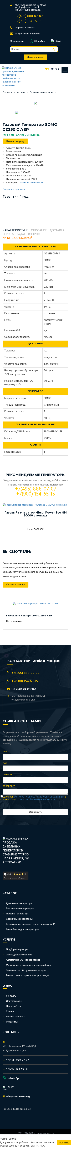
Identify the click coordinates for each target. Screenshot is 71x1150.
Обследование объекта (19, 955)
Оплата (8, 234)
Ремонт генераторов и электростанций (27, 976)
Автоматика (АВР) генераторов (23, 960)
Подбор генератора (17, 950)
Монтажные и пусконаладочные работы (28, 965)
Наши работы (13, 1006)
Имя (5, 751)
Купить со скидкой (17, 238)
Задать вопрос (28, 234)
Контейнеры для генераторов (22, 929)
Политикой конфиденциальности (37, 799)
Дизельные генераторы (19, 903)
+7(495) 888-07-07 (29, 16)
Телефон (7, 774)
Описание (39, 231)
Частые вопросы (15, 1017)
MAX (58, 41)
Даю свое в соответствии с (33, 798)
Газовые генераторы (41, 93)
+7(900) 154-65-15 (28, 21)
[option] (35, 103)
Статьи (10, 1012)
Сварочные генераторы (19, 919)
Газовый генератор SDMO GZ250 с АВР (29, 616)
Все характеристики (14, 189)
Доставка (57, 231)
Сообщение (9, 786)
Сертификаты (14, 1001)
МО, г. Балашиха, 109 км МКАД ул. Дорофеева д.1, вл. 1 (30, 6)
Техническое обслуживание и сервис (26, 970)
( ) (56, 69)
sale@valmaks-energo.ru (27, 34)
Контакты (11, 996)
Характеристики (15, 231)
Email (5, 763)
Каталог (21, 93)
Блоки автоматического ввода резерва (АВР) (30, 924)
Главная (7, 93)
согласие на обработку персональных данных (39, 797)
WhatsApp (39, 41)
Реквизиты (12, 1022)
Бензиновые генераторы (20, 909)
